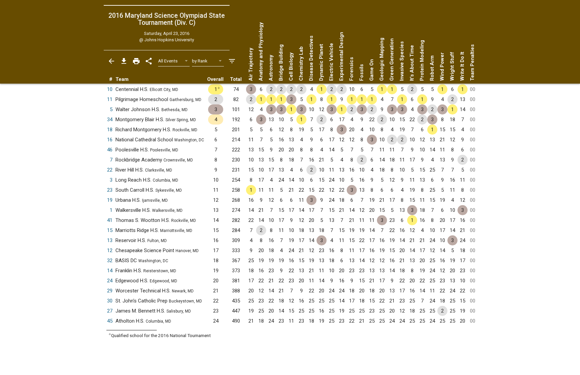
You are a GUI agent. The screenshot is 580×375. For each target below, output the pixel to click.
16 (109, 140)
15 (109, 230)
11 (109, 99)
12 (109, 250)
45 (109, 321)
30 (109, 301)
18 (109, 130)
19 (109, 200)
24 (109, 281)
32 (109, 260)
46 (109, 150)
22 (109, 170)
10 (109, 89)
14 (109, 271)
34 (109, 119)
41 (109, 220)
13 (109, 240)
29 (109, 291)
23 (109, 190)
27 (109, 311)
